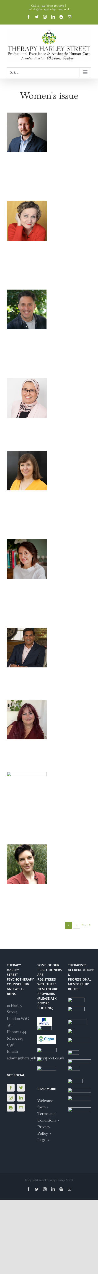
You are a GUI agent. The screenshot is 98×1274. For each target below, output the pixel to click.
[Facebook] (11, 1088)
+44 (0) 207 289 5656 (16, 1038)
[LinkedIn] (21, 1098)
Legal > (43, 1139)
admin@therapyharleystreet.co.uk (49, 9)
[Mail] (21, 1108)
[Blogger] (11, 1108)
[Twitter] (21, 1088)
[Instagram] (11, 1098)
